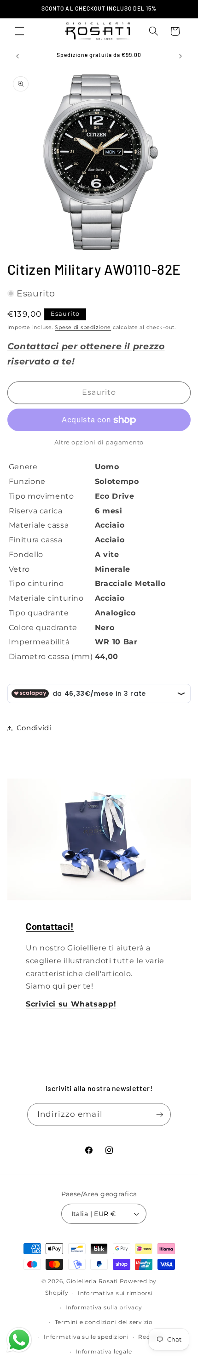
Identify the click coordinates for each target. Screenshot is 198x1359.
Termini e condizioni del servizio (104, 1322)
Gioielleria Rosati (92, 1281)
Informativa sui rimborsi (115, 1293)
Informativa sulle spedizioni (86, 1337)
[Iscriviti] (159, 1114)
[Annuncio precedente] (17, 56)
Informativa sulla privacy (103, 1307)
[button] (19, 31)
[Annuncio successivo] (180, 56)
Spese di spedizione (83, 327)
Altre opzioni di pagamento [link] (99, 442)
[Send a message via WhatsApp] (19, 1339)
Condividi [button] (34, 728)
